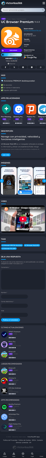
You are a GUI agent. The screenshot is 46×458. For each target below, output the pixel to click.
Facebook (5, 67)
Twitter (14, 67)
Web (2, 310)
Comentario (5, 267)
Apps (13, 19)
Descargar (13, 50)
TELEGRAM (13, 55)
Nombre (4, 292)
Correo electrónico (7, 301)
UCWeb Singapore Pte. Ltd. (32, 30)
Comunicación (21, 19)
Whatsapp (40, 67)
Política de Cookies (25, 440)
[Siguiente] (44, 181)
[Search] (43, 10)
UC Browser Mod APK (32, 245)
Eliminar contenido (22, 442)
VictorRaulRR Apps (33, 437)
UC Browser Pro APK (9, 248)
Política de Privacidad (10, 440)
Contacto (40, 440)
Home (8, 19)
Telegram (32, 67)
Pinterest (23, 67)
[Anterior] (2, 181)
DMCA (34, 440)
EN (30, 442)
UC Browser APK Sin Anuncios (12, 245)
